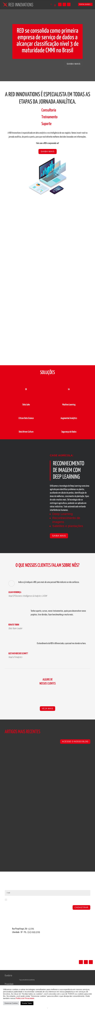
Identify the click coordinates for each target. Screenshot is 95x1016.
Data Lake (26, 405)
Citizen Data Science (26, 418)
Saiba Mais (47, 151)
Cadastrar (81, 907)
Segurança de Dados (68, 432)
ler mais (10, 778)
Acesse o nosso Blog (75, 741)
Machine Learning (68, 405)
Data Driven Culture (26, 432)
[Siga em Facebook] (69, 4)
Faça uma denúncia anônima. (27, 980)
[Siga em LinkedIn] (60, 4)
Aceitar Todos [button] (27, 1003)
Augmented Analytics (69, 418)
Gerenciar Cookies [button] (11, 1003)
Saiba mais (73, 64)
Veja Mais (47, 709)
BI (26, 389)
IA (69, 389)
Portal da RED (84, 4)
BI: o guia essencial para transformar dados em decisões (38, 835)
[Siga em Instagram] (64, 4)
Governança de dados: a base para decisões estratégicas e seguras (44, 760)
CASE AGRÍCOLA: (61, 455)
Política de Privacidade (25, 998)
